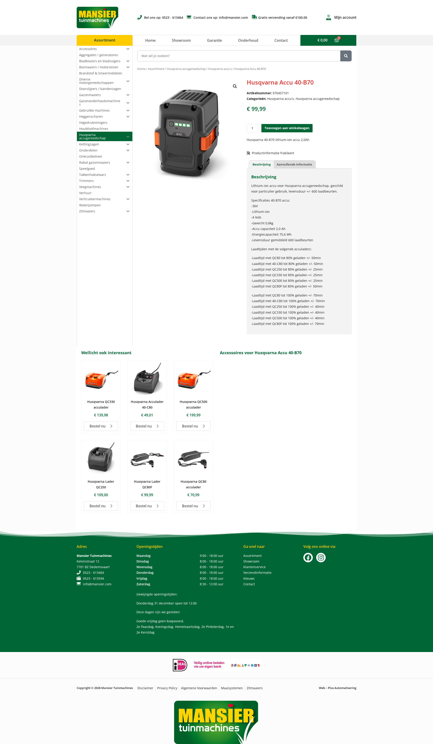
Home (150, 40)
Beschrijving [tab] (262, 164)
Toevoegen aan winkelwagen (287, 128)
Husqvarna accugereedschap (186, 69)
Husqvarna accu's (220, 69)
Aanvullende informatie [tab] (294, 164)
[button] (235, 86)
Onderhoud (248, 40)
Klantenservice (254, 567)
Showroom (181, 40)
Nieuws (249, 578)
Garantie (214, 40)
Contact (281, 40)
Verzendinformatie (257, 572)
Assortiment (156, 69)
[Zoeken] (346, 56)
